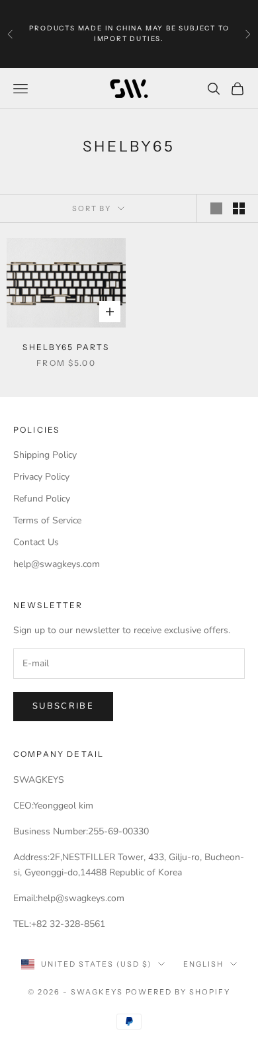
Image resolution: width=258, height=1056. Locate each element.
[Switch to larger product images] (216, 208)
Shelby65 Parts (65, 347)
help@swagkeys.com (56, 564)
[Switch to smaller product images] (239, 208)
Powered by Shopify (178, 991)
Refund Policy (41, 498)
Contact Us (36, 542)
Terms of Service (47, 520)
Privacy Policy (41, 476)
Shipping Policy (45, 455)
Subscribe (63, 706)
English (203, 964)
